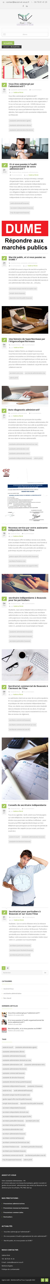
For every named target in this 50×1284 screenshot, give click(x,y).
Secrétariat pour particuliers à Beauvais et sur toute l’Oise (25, 912)
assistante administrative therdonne (21, 130)
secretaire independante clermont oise (15, 1112)
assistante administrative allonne (20, 125)
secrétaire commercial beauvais (19, 720)
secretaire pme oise (16, 373)
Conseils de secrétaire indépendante (27, 805)
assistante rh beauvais (35, 1086)
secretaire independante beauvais (21, 208)
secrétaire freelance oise (17, 561)
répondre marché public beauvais (21, 298)
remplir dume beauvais (17, 293)
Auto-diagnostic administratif (24, 409)
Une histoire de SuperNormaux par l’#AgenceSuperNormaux (27, 340)
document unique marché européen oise (23, 289)
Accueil (6, 47)
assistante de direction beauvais (19, 842)
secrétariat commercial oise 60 (19, 729)
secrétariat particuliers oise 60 (20, 955)
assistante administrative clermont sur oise (23, 444)
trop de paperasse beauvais (19, 213)
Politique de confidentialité (10, 1269)
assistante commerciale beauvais (14, 1073)
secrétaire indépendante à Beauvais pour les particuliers (27, 598)
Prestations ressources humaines (16, 1208)
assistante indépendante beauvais (20, 458)
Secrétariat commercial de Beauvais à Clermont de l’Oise (28, 687)
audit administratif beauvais (19, 203)
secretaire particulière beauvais (20, 641)
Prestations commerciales (13, 1212)
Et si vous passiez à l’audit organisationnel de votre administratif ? (23, 166)
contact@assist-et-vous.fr (17, 2)
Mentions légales (7, 1266)
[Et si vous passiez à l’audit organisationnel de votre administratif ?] (4, 1022)
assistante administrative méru (19, 454)
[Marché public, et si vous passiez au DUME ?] (4, 1030)
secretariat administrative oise (35, 373)
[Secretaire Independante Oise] (25, 19)
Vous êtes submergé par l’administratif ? (21, 85)
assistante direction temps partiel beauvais (17, 1082)
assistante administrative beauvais (21, 632)
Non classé (7, 998)
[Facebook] (23, 6)
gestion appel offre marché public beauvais (23, 556)
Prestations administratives (14, 1204)
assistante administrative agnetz (20, 121)
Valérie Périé (18, 92)
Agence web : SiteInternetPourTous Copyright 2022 (18, 1280)
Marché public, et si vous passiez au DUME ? (27, 258)
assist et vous (7, 1091)
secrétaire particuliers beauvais (20, 946)
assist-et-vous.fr (14, 837)
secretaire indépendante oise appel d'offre (23, 566)
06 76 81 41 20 (9, 1259)
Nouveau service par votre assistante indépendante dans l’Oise (28, 528)
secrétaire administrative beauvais (14, 1134)
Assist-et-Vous (16, 172)
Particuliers (7, 1217)
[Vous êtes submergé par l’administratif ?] (4, 1015)
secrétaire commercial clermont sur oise (22, 725)
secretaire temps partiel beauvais (14, 1125)
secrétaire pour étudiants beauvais (21, 950)
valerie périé (14, 378)
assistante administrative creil (19, 449)
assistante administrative (19, 90)
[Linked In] (27, 6)
